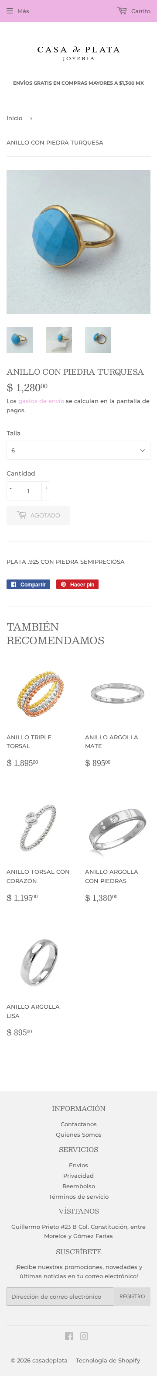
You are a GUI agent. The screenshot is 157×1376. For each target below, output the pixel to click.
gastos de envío (41, 400)
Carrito (140, 10)
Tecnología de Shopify (108, 1360)
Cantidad (21, 473)
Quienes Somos (79, 1134)
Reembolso (78, 1186)
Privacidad (78, 1175)
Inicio (14, 117)
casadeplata (50, 1360)
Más (23, 10)
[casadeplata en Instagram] (84, 1337)
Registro (132, 1296)
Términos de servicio (79, 1196)
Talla (13, 433)
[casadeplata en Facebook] (69, 1337)
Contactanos (79, 1124)
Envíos (78, 1165)
